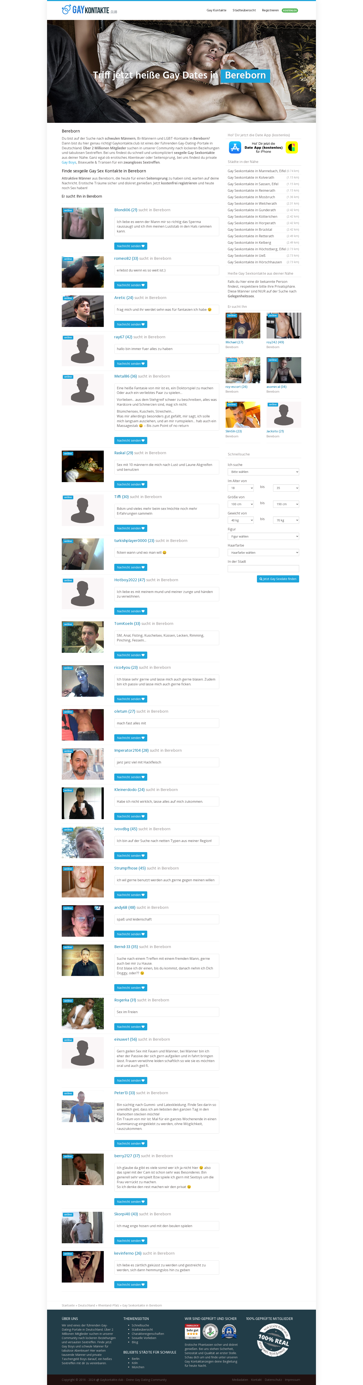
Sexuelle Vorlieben (144, 1338)
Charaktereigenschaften (148, 1334)
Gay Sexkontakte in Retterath (263, 236)
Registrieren (279, 10)
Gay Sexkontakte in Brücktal (263, 229)
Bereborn (161, 210)
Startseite (68, 1305)
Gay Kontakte (216, 10)
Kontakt (256, 1380)
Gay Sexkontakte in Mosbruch (263, 197)
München (138, 1367)
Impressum (292, 1380)
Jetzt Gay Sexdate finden (279, 579)
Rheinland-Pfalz (108, 1305)
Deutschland (86, 1305)
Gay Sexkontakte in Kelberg (263, 242)
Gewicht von (237, 513)
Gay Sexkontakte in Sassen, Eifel (263, 184)
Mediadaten (240, 1380)
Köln (135, 1363)
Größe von (236, 497)
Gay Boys (69, 162)
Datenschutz (273, 1380)
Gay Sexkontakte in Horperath (263, 223)
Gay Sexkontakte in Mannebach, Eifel (263, 171)
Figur (232, 529)
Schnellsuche (140, 1325)
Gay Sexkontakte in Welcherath (263, 203)
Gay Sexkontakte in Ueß (263, 255)
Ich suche (235, 464)
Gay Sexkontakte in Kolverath (263, 177)
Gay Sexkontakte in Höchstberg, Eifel (263, 249)
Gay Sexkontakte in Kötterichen (263, 216)
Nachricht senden (129, 246)
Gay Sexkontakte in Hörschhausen (263, 262)
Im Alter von (237, 481)
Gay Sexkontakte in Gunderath (263, 210)
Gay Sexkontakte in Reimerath (263, 190)
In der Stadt (237, 561)
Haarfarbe (236, 545)
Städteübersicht (244, 10)
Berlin (135, 1359)
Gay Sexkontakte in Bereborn (142, 1305)
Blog (135, 1342)
